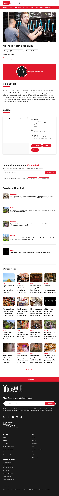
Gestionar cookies (7, 455)
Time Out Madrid (7, 465)
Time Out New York (8, 474)
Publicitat (5, 440)
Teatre (27, 7)
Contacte (5, 437)
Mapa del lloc (6, 486)
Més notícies (29, 369)
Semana (34, 440)
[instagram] (4, 417)
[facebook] (13, 417)
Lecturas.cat (35, 437)
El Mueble (34, 443)
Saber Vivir (34, 458)
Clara (33, 452)
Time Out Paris (7, 476)
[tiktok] (8, 417)
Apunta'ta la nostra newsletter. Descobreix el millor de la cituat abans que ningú (23, 168)
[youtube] (21, 417)
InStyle (33, 446)
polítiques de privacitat (44, 177)
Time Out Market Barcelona (10, 468)
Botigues (41, 7)
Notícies (5, 7)
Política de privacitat (8, 446)
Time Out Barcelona (8, 462)
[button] (27, 118)
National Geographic (37, 449)
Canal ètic (5, 452)
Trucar (35, 150)
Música (32, 7)
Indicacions (36, 145)
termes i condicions (32, 177)
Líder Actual (35, 455)
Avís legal (5, 443)
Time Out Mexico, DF (8, 479)
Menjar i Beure (17, 7)
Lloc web (47, 145)
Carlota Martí (38, 72)
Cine (37, 7)
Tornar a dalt (31, 379)
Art (23, 7)
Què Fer (10, 7)
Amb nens (47, 7)
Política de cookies (8, 449)
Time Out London (7, 471)
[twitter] (17, 417)
